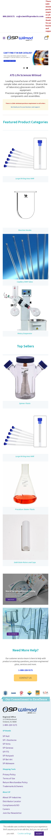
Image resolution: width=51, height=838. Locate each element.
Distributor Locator (12, 801)
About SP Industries (12, 797)
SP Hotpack (8, 755)
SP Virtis (6, 743)
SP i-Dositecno (9, 740)
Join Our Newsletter (12, 813)
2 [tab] (27, 68)
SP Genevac (8, 747)
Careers (6, 809)
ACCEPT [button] (39, 833)
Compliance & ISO (11, 805)
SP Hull (6, 736)
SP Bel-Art (8, 759)
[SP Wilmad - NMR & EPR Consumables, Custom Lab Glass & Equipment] (20, 38)
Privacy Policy (9, 774)
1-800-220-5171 (25, 670)
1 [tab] (24, 68)
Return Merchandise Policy (15, 782)
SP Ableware (8, 763)
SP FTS (6, 751)
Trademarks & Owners (13, 786)
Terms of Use (9, 778)
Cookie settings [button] (24, 833)
